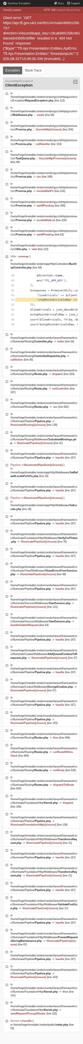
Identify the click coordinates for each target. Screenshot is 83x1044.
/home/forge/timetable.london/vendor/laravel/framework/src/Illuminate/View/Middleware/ (44, 570)
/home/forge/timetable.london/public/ (40, 1024)
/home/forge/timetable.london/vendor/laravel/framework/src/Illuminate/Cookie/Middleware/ (43, 654)
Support (75, 3)
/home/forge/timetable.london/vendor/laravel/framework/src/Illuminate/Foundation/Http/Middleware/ (44, 538)
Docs (61, 3)
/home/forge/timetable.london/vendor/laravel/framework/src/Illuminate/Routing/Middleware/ (43, 439)
